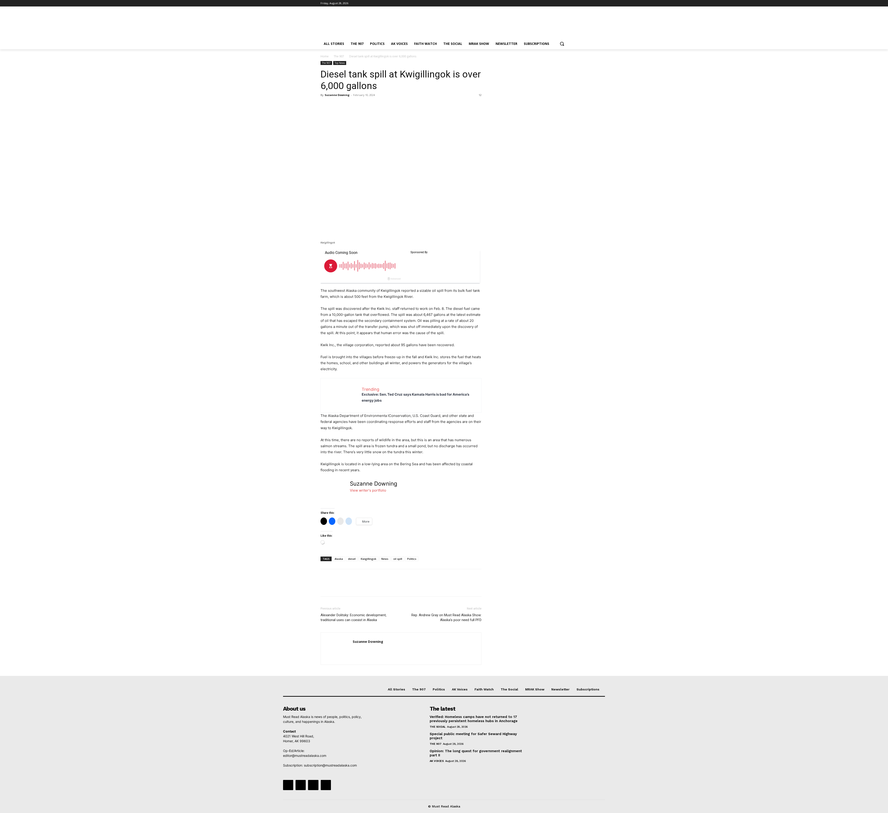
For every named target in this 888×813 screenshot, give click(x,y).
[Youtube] (564, 3)
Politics (411, 558)
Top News (340, 63)
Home (325, 56)
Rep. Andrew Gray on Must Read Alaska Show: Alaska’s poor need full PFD (446, 617)
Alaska (339, 558)
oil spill (397, 558)
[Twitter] (552, 3)
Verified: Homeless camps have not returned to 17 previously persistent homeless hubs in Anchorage (474, 719)
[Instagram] (545, 3)
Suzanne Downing (337, 95)
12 (480, 95)
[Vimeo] (558, 3)
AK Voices (437, 761)
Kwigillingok (368, 558)
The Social (438, 726)
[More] (368, 105)
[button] (561, 43)
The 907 (339, 56)
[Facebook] (539, 3)
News (384, 558)
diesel (352, 558)
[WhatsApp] (357, 105)
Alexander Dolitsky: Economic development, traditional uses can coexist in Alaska (353, 617)
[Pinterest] (346, 105)
